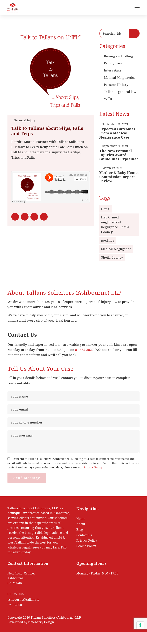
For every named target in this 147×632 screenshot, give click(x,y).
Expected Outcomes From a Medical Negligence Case (117, 133)
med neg (107, 240)
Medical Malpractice (120, 77)
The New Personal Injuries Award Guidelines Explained (119, 154)
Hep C (105, 209)
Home (80, 519)
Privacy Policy (93, 467)
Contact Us (84, 535)
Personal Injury (24, 120)
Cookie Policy (86, 546)
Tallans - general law (120, 91)
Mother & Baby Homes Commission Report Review (119, 176)
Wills (108, 99)
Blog (79, 529)
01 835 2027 (84, 349)
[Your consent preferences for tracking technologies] (140, 625)
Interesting (112, 70)
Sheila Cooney (112, 257)
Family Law (113, 63)
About (80, 524)
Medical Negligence (116, 249)
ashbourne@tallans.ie (23, 599)
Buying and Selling (118, 56)
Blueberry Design (41, 622)
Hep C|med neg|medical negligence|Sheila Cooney (115, 224)
